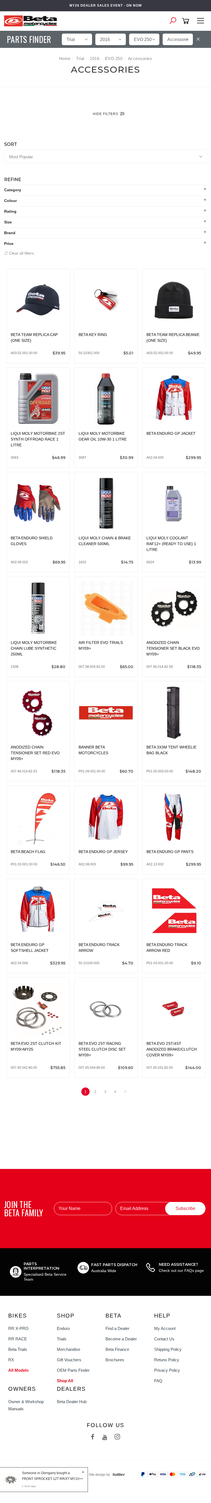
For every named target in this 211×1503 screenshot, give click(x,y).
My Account (165, 1328)
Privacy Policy (167, 1370)
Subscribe (185, 1208)
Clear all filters (21, 253)
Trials (61, 1339)
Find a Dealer (117, 1328)
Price (8, 243)
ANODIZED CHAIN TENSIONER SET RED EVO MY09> (35, 753)
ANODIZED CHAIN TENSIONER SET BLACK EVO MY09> (173, 648)
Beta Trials (17, 1349)
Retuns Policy (166, 1359)
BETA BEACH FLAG (28, 851)
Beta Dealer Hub (72, 1401)
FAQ (158, 1380)
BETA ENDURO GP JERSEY (103, 851)
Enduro (63, 1328)
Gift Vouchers (69, 1359)
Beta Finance (117, 1349)
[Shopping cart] (186, 21)
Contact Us (164, 1339)
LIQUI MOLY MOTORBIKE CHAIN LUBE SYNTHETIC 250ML (34, 648)
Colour (10, 200)
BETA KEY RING (93, 334)
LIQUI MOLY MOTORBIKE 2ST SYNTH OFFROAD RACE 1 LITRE (38, 439)
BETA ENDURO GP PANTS (169, 851)
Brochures (115, 1359)
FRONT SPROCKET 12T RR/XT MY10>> (52, 1479)
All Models (18, 1370)
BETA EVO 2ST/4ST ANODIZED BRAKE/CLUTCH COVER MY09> (171, 1049)
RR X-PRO (18, 1328)
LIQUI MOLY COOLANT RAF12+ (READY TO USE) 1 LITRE (171, 544)
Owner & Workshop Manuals (26, 1405)
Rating (10, 211)
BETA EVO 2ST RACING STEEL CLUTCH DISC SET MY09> (102, 1049)
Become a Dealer (121, 1339)
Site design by (99, 1475)
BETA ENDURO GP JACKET (171, 433)
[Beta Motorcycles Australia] (32, 20)
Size (8, 222)
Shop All (65, 1380)
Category (12, 190)
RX (11, 1359)
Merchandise (68, 1349)
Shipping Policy (168, 1349)
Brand (9, 233)
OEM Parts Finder (73, 1370)
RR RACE (17, 1339)
